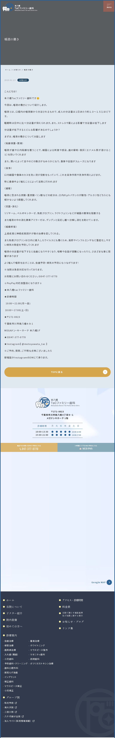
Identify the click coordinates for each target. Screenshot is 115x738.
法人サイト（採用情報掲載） (17, 720)
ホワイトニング (37, 645)
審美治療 (35, 640)
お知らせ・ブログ (73, 621)
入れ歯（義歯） (11, 654)
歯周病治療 (10, 649)
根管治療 (9, 645)
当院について (14, 607)
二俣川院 (9, 711)
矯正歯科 (9, 681)
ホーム (8, 70)
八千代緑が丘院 (12, 716)
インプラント (10, 676)
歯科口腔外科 (11, 667)
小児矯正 (9, 690)
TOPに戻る (57, 371)
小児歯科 (9, 658)
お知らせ (17, 70)
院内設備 (11, 620)
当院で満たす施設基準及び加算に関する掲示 (72, 614)
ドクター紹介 (14, 613)
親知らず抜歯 (11, 672)
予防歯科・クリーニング (16, 663)
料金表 (66, 607)
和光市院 (9, 702)
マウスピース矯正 (13, 685)
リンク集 (67, 628)
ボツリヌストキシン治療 (41, 663)
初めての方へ (14, 626)
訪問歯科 (35, 658)
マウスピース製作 (39, 649)
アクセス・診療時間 (72, 600)
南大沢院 (9, 707)
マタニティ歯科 (37, 654)
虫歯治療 (9, 640)
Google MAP (98, 582)
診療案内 (11, 635)
